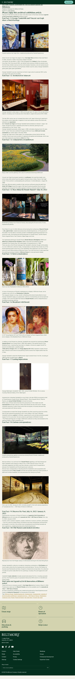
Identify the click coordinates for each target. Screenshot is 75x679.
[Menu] (2, 2)
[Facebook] (6, 646)
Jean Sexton (11, 10)
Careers (4, 651)
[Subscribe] (47, 667)
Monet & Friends (19, 597)
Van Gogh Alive (28, 597)
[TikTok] (9, 646)
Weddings (42, 651)
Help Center (16, 651)
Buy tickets (69, 2)
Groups (42, 654)
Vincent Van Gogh (38, 597)
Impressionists (36, 594)
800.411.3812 (5, 642)
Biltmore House (9, 594)
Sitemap (4, 659)
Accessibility (16, 654)
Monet (13, 597)
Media (3, 654)
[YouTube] (12, 646)
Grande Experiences (19, 594)
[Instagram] (2, 646)
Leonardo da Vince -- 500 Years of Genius (28, 596)
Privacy (15, 656)
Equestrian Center (44, 659)
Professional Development (47, 656)
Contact (4, 656)
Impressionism (28, 594)
